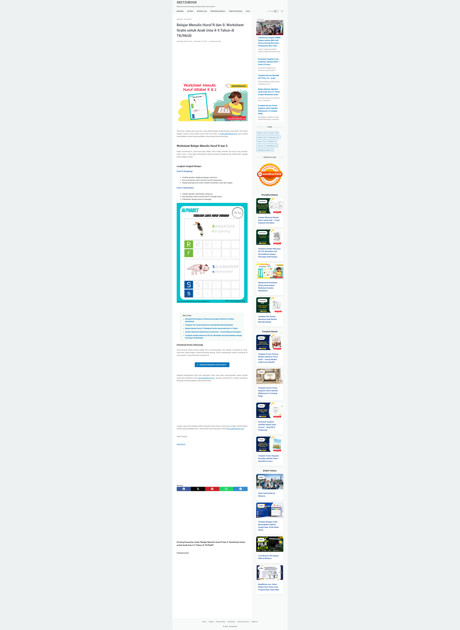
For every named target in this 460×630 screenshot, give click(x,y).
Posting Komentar (215, 41)
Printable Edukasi (217, 11)
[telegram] (240, 489)
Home (204, 622)
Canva (261, 141)
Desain (273, 133)
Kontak (211, 622)
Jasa (248, 11)
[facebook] (184, 489)
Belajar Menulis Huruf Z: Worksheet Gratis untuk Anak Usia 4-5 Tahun (211, 328)
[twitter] (198, 489)
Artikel (190, 11)
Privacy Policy (220, 622)
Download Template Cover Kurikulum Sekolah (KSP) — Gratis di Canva (269, 62)
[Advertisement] (212, 62)
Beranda (180, 11)
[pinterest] (212, 489)
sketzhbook (181, 444)
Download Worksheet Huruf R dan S (213, 365)
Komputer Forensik (265, 150)
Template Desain (235, 11)
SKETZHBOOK (187, 2)
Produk (261, 137)
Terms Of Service (243, 622)
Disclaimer (231, 622)
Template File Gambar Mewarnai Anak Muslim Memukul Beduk (209, 325)
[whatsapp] (226, 489)
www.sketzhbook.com (228, 134)
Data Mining (271, 146)
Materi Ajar (202, 11)
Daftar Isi (254, 622)
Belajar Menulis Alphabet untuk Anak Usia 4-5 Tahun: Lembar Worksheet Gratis (269, 92)
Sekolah (272, 141)
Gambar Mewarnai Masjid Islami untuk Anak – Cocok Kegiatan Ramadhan (213, 332)
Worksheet (274, 137)
